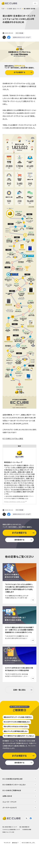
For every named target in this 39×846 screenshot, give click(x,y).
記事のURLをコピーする (21, 37)
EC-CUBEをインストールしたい (14, 784)
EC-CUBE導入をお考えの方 (13, 779)
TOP (3, 8)
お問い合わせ (7, 796)
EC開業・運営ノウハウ (14, 8)
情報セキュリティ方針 (8, 832)
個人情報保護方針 (25, 827)
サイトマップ (7, 842)
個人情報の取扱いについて (10, 827)
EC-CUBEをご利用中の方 (12, 790)
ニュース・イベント (10, 802)
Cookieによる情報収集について (11, 829)
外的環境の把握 (27, 829)
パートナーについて (10, 807)
